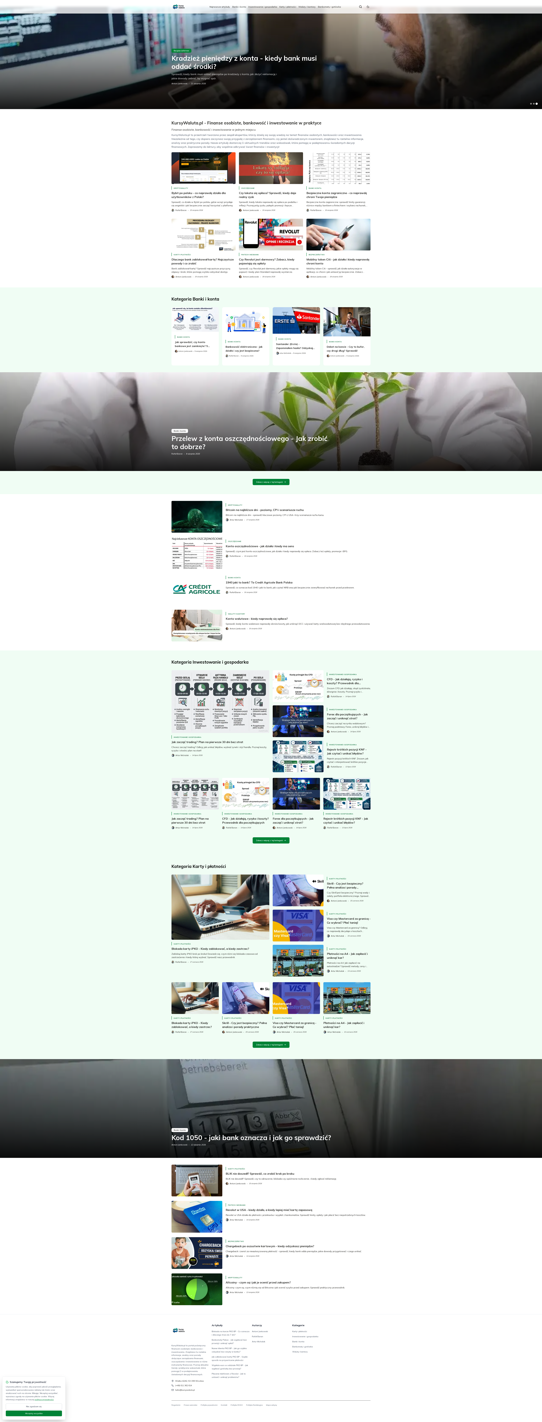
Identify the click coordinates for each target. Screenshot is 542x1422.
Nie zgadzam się (34, 1406)
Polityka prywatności (209, 1405)
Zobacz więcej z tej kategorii (269, 482)
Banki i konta (239, 6)
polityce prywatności (44, 1399)
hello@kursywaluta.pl (185, 1390)
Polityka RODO (237, 1405)
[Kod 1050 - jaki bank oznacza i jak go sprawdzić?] (271, 1108)
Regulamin (175, 1405)
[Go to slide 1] (531, 104)
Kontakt (224, 1405)
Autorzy (257, 1325)
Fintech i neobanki (250, 255)
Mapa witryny (271, 1405)
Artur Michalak (178, 83)
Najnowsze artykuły (219, 6)
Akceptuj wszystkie (34, 1413)
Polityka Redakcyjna (254, 1405)
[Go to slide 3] (536, 104)
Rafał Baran (177, 454)
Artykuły (217, 1325)
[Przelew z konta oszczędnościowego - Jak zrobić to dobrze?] (271, 421)
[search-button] (360, 6)
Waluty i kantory (307, 6)
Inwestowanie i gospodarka (262, 6)
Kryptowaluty (181, 188)
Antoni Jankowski (179, 1144)
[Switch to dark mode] (368, 6)
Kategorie (298, 1325)
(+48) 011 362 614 (183, 1385)
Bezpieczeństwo (317, 255)
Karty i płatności (287, 6)
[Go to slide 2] (534, 104)
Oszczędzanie (247, 188)
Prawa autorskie (190, 1405)
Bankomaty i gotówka (329, 6)
